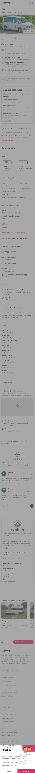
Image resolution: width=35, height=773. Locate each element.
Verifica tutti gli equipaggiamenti (13, 197)
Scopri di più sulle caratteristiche (13, 232)
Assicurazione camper (8, 714)
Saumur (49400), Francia (14, 12)
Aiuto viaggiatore (7, 696)
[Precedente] (3, 610)
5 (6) (4, 12)
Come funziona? (6, 682)
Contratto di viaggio (8, 711)
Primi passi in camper (8, 689)
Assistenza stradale (8, 718)
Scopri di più (7, 121)
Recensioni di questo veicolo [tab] (11, 464)
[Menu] (30, 3)
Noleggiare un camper (9, 685)
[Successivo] (25, 610)
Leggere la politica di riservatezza (10, 765)
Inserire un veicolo (7, 707)
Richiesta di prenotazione (23, 642)
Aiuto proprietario (7, 721)
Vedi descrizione (7, 140)
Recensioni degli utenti (9, 692)
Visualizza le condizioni (9, 317)
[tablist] (17, 464)
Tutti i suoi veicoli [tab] (27, 464)
